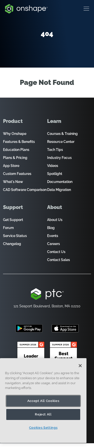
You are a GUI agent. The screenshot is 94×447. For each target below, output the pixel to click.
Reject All (43, 414)
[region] (43, 400)
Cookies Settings (43, 427)
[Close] (80, 365)
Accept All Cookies (43, 401)
